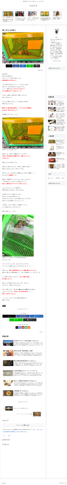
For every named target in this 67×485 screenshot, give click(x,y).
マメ (56, 37)
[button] (36, 65)
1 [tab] (31, 25)
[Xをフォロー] (17, 327)
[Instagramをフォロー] (20, 327)
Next (66, 17)
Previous (1, 17)
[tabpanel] (8, 17)
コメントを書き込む (23, 425)
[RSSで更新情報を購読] (29, 327)
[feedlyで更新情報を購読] (26, 327)
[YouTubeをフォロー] (23, 327)
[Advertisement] (12, 460)
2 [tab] (33, 25)
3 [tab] (35, 25)
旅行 (4, 305)
